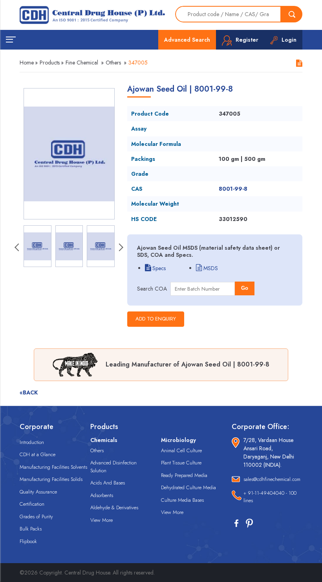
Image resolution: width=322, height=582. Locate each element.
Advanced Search (187, 40)
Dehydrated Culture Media (188, 487)
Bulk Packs (31, 528)
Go (244, 288)
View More (101, 520)
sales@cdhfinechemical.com (271, 479)
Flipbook (28, 541)
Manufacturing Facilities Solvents (53, 467)
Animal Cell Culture (181, 450)
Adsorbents (101, 495)
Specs (158, 268)
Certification (32, 504)
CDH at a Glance (37, 454)
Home (27, 62)
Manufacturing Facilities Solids (51, 479)
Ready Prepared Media (184, 475)
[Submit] (291, 14)
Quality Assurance (38, 491)
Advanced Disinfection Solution (113, 466)
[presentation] (18, 248)
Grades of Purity (36, 516)
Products (50, 62)
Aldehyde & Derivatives (114, 507)
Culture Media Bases (182, 500)
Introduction (32, 442)
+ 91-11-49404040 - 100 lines (269, 497)
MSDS (210, 268)
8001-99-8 (233, 189)
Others (113, 62)
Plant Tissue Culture (181, 462)
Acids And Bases (107, 482)
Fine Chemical (82, 62)
